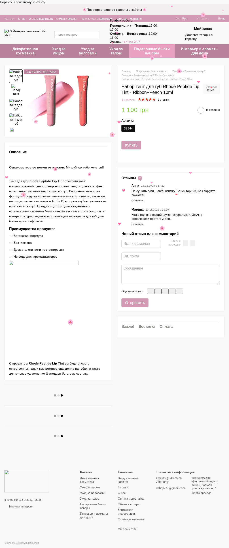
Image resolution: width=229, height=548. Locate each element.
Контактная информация (97, 18)
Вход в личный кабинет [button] (128, 480)
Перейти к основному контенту (22, 2)
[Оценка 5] (179, 291)
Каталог (9, 18)
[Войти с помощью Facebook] (185, 243)
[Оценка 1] (150, 291)
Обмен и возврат (67, 18)
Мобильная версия (20, 506)
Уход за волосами (88, 51)
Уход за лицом (59, 51)
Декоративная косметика (25, 51)
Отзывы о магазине (131, 519)
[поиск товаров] (95, 34)
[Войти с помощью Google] (192, 243)
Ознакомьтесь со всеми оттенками (36, 167)
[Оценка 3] (165, 291)
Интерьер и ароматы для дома (199, 51)
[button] (225, 9)
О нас (21, 18)
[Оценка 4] (172, 291)
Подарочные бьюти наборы (152, 51)
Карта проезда (201, 493)
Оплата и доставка (41, 18)
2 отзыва (163, 99)
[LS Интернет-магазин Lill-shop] (26, 481)
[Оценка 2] (157, 291)
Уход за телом (116, 51)
